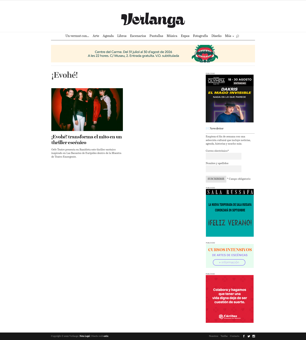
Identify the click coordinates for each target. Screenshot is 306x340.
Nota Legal (85, 336)
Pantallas (156, 36)
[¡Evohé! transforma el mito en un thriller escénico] (87, 109)
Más (228, 36)
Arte (96, 36)
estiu (106, 336)
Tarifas (224, 336)
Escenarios (138, 36)
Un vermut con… (77, 36)
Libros (122, 36)
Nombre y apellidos (217, 163)
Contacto (234, 336)
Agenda (108, 36)
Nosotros (213, 336)
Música (172, 36)
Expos (185, 36)
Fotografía (200, 36)
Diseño (216, 36)
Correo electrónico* (217, 151)
